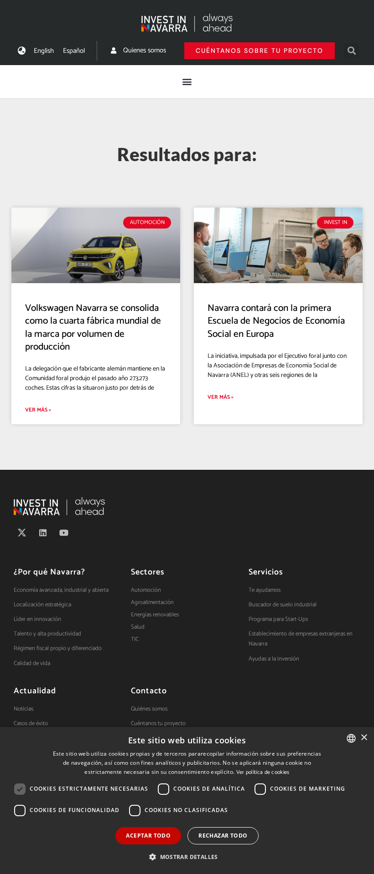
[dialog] (187, 800)
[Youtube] (64, 532)
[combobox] (351, 738)
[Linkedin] (43, 532)
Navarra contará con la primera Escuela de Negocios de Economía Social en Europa (276, 320)
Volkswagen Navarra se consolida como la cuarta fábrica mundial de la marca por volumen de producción (93, 327)
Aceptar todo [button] (148, 835)
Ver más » (38, 410)
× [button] (363, 737)
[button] (351, 50)
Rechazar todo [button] (222, 835)
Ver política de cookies (263, 772)
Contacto (149, 691)
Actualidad (35, 691)
